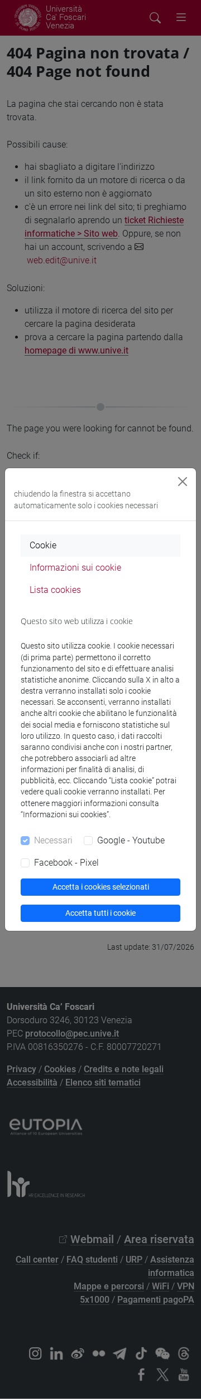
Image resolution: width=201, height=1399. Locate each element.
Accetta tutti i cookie (100, 913)
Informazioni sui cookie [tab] (75, 567)
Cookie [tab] (43, 545)
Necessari (53, 840)
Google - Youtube (131, 840)
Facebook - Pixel (66, 862)
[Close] (183, 481)
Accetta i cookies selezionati (100, 886)
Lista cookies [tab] (55, 590)
